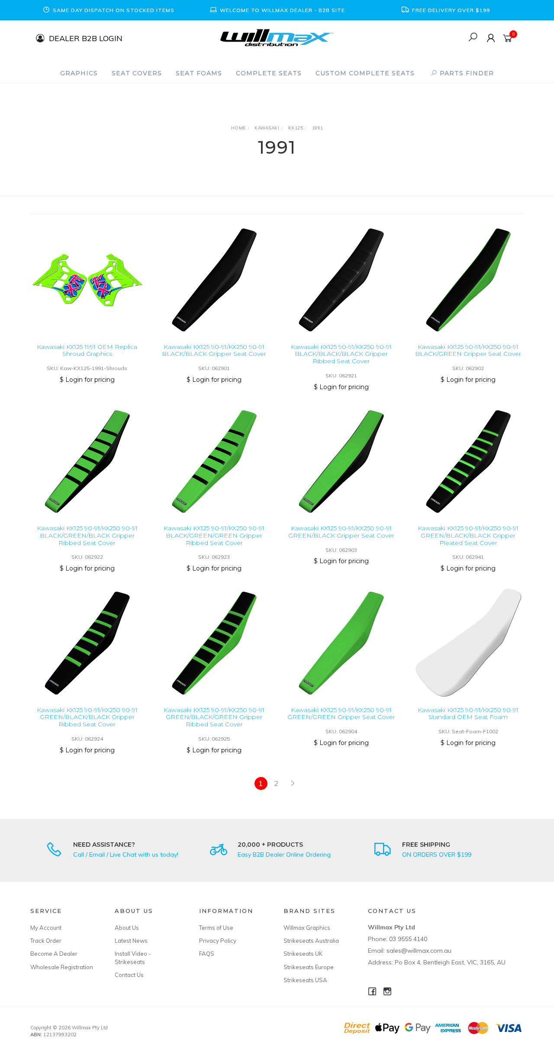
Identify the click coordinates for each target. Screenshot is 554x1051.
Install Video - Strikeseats (133, 957)
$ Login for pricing (87, 380)
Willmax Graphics (306, 927)
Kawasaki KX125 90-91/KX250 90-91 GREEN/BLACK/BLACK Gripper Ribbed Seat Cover (87, 717)
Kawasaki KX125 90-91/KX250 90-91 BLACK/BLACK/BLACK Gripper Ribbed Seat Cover (341, 354)
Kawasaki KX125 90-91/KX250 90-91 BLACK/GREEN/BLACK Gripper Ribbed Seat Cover (87, 535)
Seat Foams (199, 73)
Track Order (45, 940)
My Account (45, 927)
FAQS (206, 953)
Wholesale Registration (61, 967)
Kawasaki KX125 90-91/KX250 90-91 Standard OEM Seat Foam (468, 713)
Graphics (79, 73)
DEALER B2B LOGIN (85, 38)
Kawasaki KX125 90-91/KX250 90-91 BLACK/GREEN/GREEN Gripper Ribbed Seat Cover (214, 535)
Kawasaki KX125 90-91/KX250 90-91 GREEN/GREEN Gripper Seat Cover (341, 713)
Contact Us (129, 974)
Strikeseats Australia (311, 940)
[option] (108, 10)
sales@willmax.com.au (419, 950)
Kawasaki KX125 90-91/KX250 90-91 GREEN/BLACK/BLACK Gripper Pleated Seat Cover (468, 535)
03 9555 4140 (408, 939)
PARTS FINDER (466, 73)
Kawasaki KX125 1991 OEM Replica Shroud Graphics (87, 350)
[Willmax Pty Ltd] (276, 37)
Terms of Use (216, 927)
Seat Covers (137, 73)
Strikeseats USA (305, 980)
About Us (127, 927)
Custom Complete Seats (365, 73)
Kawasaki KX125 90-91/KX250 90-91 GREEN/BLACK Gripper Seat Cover (341, 531)
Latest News (131, 940)
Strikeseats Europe (308, 967)
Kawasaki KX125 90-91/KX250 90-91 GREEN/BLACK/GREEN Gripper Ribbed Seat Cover (214, 717)
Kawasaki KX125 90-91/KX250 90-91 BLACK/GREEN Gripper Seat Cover (468, 350)
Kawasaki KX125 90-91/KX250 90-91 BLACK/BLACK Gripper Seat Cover (214, 350)
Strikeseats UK (302, 953)
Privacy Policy (217, 940)
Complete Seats (269, 73)
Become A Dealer (53, 953)
